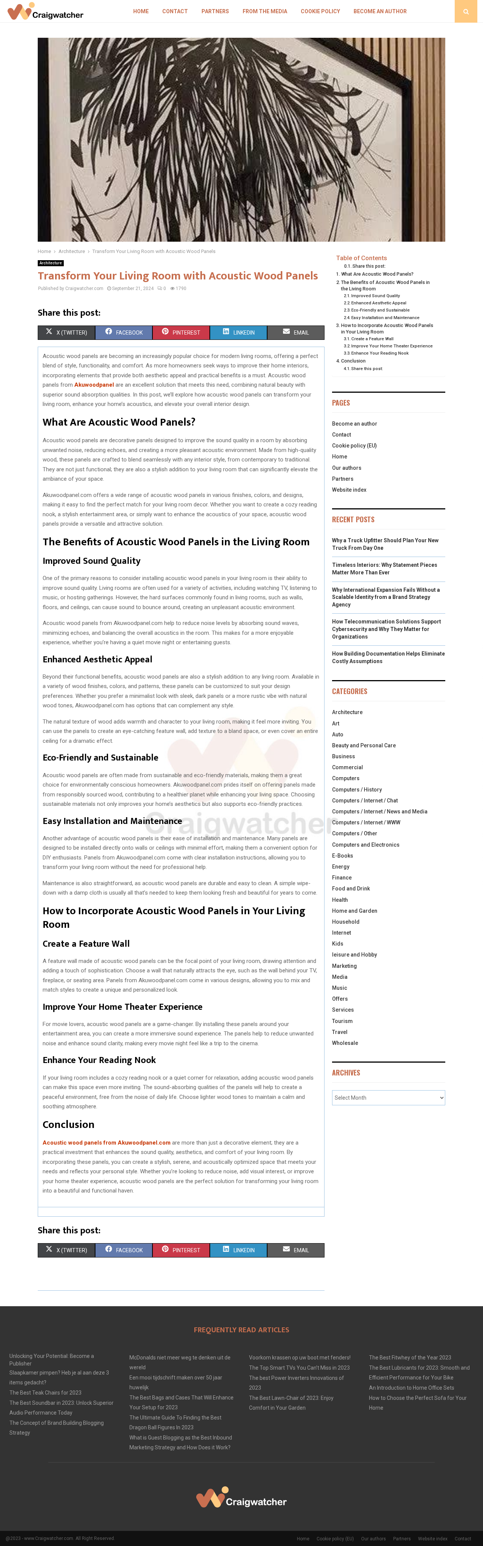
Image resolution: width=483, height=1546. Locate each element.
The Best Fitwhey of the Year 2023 (410, 1358)
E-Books (342, 856)
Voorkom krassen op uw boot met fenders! (300, 1358)
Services (343, 1010)
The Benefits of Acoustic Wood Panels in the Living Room (385, 285)
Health (340, 900)
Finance (342, 878)
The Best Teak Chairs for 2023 (45, 1393)
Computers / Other (354, 833)
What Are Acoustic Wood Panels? (377, 274)
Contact (175, 11)
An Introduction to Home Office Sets (411, 1388)
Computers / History (357, 790)
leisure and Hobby (354, 955)
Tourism (342, 1021)
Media (340, 977)
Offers (340, 999)
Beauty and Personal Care (364, 745)
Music (339, 988)
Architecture (51, 263)
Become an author (380, 11)
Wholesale (345, 1043)
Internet (341, 933)
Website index (349, 490)
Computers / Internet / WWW (366, 822)
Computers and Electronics (366, 845)
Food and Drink (351, 889)
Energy (340, 867)
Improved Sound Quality (375, 295)
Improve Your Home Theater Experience (392, 346)
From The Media (265, 11)
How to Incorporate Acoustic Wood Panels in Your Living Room (387, 328)
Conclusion (353, 361)
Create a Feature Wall (372, 338)
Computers (346, 778)
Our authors (346, 468)
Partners (215, 11)
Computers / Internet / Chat (365, 801)
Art (335, 724)
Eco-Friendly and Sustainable (380, 310)
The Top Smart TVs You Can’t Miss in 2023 (299, 1368)
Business (343, 756)
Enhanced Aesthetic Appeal (378, 302)
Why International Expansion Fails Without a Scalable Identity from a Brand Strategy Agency (386, 597)
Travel (340, 1032)
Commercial (347, 767)
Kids (337, 944)
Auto (337, 734)
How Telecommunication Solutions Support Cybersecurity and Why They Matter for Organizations (386, 629)
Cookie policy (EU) (354, 446)
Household (346, 922)
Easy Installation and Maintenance (385, 317)
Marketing (344, 966)
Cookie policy (320, 11)
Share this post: (369, 266)
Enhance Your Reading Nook (380, 353)
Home (141, 11)
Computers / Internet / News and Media (380, 811)
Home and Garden (354, 911)
